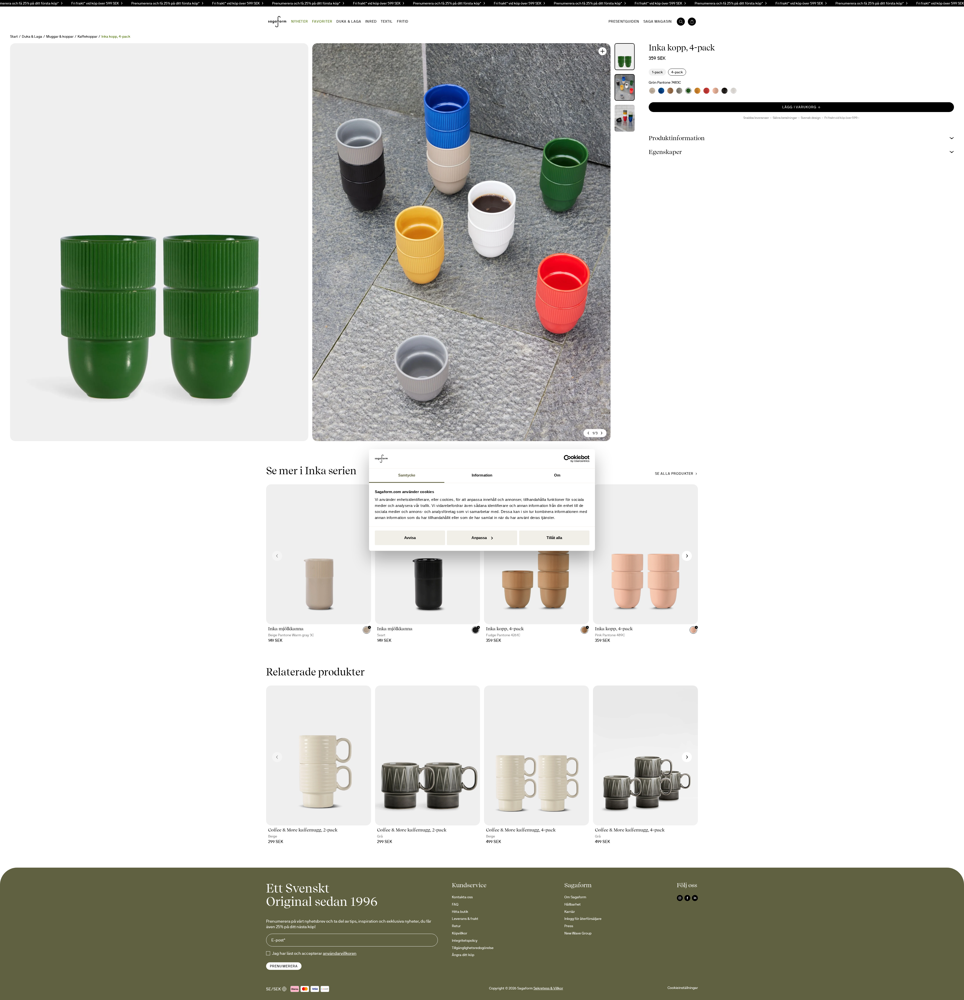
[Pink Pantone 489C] (715, 90)
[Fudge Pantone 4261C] (670, 90)
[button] (801, 138)
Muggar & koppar (60, 36)
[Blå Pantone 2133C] (661, 90)
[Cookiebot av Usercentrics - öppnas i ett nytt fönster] (567, 458)
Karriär (569, 912)
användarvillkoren (339, 953)
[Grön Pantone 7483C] (688, 90)
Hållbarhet (572, 904)
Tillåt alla (554, 538)
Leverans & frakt (465, 919)
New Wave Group (577, 933)
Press (568, 926)
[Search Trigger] (681, 22)
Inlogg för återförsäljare (582, 919)
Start (14, 36)
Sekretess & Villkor (548, 988)
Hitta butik (460, 912)
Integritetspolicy (464, 940)
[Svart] (724, 90)
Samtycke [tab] (406, 475)
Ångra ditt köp (463, 955)
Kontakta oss (462, 897)
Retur (456, 926)
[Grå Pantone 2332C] (679, 90)
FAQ (455, 904)
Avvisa (410, 538)
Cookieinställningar (683, 987)
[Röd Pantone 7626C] (706, 90)
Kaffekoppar (87, 36)
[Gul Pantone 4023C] (697, 90)
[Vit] (733, 90)
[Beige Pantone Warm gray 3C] (652, 90)
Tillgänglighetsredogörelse (473, 948)
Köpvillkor (459, 933)
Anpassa (479, 538)
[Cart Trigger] (692, 22)
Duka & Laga (32, 36)
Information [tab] (482, 475)
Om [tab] (557, 475)
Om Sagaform (575, 897)
